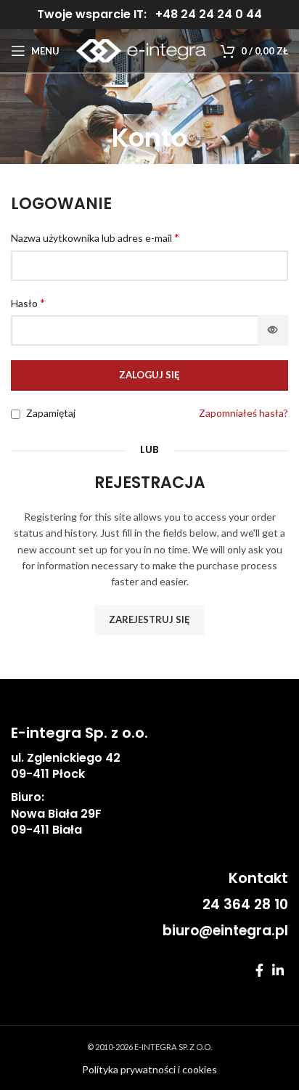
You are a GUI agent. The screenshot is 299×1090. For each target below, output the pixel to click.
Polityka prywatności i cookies (149, 1069)
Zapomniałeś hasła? (243, 413)
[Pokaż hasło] (273, 330)
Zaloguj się (149, 375)
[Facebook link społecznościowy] (259, 970)
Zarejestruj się (149, 619)
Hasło (28, 302)
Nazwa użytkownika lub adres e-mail (95, 237)
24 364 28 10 (245, 904)
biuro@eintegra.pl (225, 930)
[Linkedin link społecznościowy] (278, 970)
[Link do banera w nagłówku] (149, 14)
